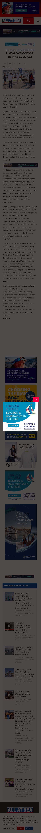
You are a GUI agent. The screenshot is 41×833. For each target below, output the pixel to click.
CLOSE (36, 399)
